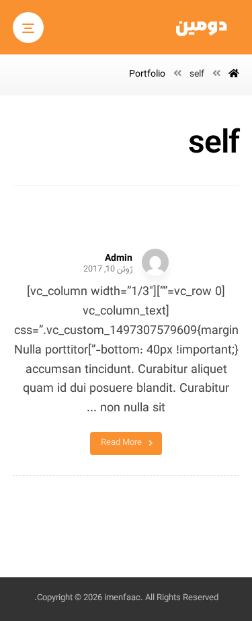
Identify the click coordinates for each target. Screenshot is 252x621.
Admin (118, 259)
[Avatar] (155, 262)
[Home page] (233, 74)
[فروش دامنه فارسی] (202, 28)
